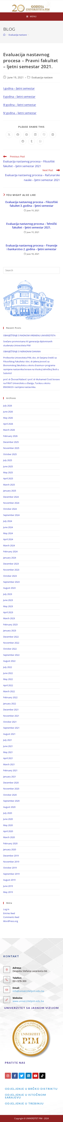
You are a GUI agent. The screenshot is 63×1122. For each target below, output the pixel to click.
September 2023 (11, 581)
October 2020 (10, 794)
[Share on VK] (52, 134)
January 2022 (9, 703)
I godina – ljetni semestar (19, 88)
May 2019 (8, 892)
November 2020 (11, 788)
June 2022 (8, 673)
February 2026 (10, 436)
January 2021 (9, 776)
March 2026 (9, 429)
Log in (6, 909)
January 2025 (9, 490)
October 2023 (10, 575)
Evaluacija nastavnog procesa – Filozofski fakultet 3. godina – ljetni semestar (31, 204)
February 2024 (10, 551)
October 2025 (10, 454)
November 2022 (11, 642)
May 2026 (8, 417)
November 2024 (11, 502)
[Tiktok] (42, 1076)
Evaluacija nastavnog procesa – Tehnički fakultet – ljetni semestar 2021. (31, 225)
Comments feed (11, 917)
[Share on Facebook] (17, 134)
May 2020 (8, 825)
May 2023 (8, 606)
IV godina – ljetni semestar (19, 113)
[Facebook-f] (15, 1076)
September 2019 (11, 873)
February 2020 (10, 843)
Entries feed (9, 913)
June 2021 (8, 746)
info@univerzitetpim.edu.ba (28, 991)
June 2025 (8, 466)
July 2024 (7, 521)
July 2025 (7, 460)
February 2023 (10, 624)
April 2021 (8, 758)
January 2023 (9, 630)
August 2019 (9, 879)
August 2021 (9, 733)
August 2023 (9, 587)
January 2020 (9, 849)
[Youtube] (35, 1076)
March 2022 (9, 691)
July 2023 (7, 594)
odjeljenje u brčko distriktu (31, 1088)
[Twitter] (22, 1076)
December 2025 (11, 442)
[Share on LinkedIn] (35, 134)
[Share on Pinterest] (26, 134)
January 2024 (9, 557)
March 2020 (9, 837)
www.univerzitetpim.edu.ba (28, 1001)
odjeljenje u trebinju (24, 1103)
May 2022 (8, 679)
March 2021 (9, 764)
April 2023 (8, 612)
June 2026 (8, 411)
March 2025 (9, 484)
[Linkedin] (29, 1076)
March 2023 (9, 618)
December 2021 (11, 709)
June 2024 (8, 527)
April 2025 (8, 478)
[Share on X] (9, 134)
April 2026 (8, 423)
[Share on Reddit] (22, 141)
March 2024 (9, 545)
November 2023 (11, 569)
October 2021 (10, 721)
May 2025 (8, 472)
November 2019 (11, 861)
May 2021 (8, 752)
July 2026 (7, 405)
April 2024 (8, 539)
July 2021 (7, 739)
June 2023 (8, 600)
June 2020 (8, 819)
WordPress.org (10, 921)
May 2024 (8, 533)
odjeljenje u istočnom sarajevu (25, 1096)
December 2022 (11, 636)
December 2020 (11, 782)
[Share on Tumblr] (31, 141)
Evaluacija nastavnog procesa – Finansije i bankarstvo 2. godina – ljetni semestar (31, 247)
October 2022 (10, 648)
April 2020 (8, 831)
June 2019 (8, 886)
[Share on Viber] (44, 134)
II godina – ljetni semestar (19, 96)
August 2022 (9, 660)
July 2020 (7, 813)
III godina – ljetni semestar (19, 105)
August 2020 (9, 806)
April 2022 (8, 685)
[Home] (4, 34)
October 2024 (10, 508)
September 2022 (11, 654)
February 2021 (10, 770)
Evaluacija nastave (42, 77)
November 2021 (11, 715)
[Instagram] (8, 1076)
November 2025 (11, 448)
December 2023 (11, 563)
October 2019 (10, 867)
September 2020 (11, 800)
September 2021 (11, 727)
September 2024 (11, 515)
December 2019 (11, 855)
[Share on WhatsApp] (40, 141)
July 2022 (7, 667)
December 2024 (11, 496)
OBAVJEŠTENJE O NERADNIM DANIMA (22, 351)
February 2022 (10, 697)
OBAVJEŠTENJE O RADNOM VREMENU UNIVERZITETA (29, 335)
